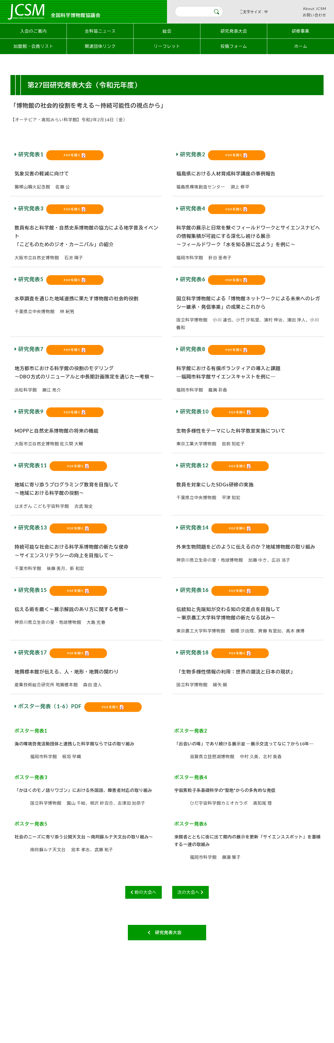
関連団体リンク (100, 46)
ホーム (300, 46)
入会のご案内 (33, 30)
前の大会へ (145, 892)
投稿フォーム (233, 46)
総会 (167, 30)
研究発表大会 (233, 30)
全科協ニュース (100, 30)
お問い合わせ (314, 15)
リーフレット (167, 46)
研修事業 (300, 30)
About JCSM (314, 8)
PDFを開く (72, 155)
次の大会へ (189, 892)
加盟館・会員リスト (33, 46)
